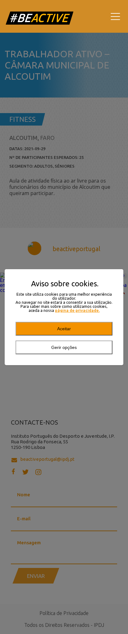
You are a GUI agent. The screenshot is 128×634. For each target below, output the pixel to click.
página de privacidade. (77, 310)
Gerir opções (64, 347)
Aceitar (64, 328)
